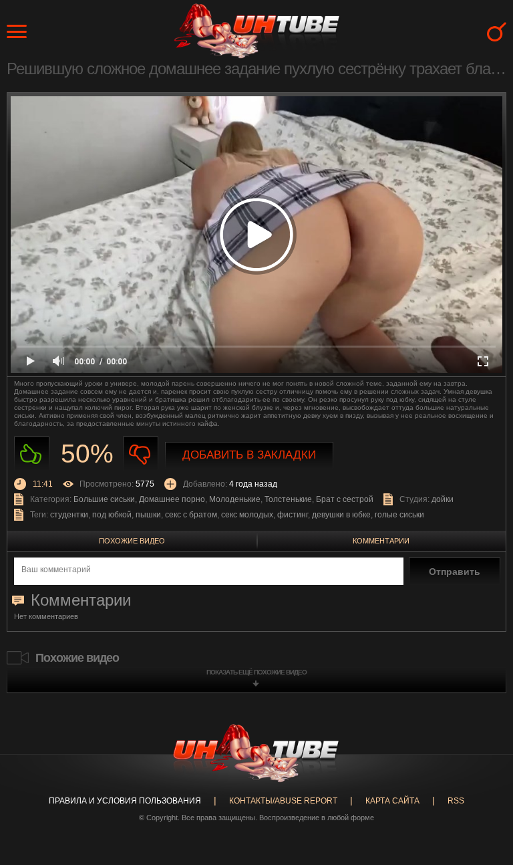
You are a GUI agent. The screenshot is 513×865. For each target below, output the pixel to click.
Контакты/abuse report (283, 801)
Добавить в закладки (249, 455)
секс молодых (247, 514)
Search (496, 31)
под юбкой (112, 514)
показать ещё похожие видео (256, 672)
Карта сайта (392, 801)
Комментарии (381, 541)
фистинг (292, 514)
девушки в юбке (341, 514)
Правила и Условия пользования (125, 801)
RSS (456, 801)
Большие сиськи (104, 499)
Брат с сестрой (344, 499)
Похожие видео (132, 541)
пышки (148, 514)
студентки (69, 514)
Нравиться (31, 454)
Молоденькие (235, 499)
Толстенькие (288, 499)
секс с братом (191, 514)
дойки (443, 499)
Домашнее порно (172, 499)
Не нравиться (140, 454)
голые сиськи (399, 514)
